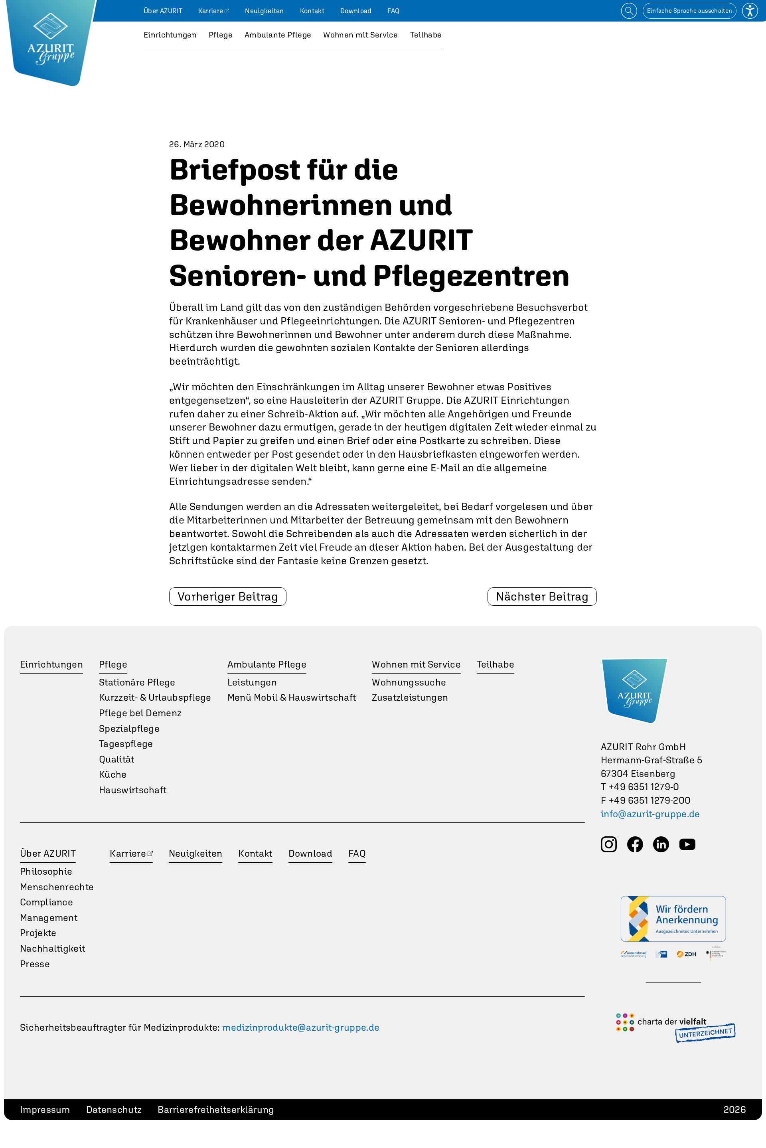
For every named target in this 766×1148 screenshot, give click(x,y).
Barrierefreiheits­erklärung (216, 1109)
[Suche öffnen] (629, 11)
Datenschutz (114, 1109)
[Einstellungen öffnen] (750, 11)
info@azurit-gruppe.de (650, 813)
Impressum (45, 1109)
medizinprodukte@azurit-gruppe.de (300, 1027)
